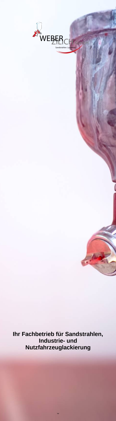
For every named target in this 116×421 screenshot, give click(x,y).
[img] (58, 210)
